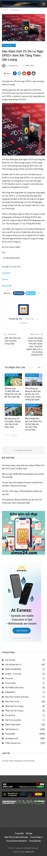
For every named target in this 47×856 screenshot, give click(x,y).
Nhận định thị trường (14, 706)
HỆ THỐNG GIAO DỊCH (14, 688)
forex (11, 266)
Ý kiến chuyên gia (12, 743)
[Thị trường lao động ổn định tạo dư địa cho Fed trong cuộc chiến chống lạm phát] (33, 379)
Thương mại (10, 734)
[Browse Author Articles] (23, 309)
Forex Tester (10, 683)
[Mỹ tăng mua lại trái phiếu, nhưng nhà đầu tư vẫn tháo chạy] (13, 410)
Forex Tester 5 (36, 837)
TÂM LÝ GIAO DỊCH (12, 725)
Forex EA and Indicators (16, 841)
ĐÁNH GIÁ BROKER (13, 669)
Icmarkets (6, 273)
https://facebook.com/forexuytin (22, 761)
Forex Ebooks (35, 841)
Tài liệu (29, 833)
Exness (5, 279)
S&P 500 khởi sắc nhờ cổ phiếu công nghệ (13, 341)
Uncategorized (11, 738)
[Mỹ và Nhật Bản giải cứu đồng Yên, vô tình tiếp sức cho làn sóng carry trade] (33, 410)
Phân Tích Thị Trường (14, 711)
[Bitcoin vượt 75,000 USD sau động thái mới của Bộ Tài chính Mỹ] (13, 379)
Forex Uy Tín (29, 852)
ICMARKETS (10, 692)
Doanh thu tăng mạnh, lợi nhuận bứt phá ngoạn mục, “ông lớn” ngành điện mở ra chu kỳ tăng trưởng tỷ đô (34, 346)
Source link (6, 285)
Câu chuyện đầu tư (13, 664)
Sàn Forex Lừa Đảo (13, 720)
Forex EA (9, 678)
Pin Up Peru (10, 715)
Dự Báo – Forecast (13, 674)
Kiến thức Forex (12, 702)
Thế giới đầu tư (9, 45)
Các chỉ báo (10, 660)
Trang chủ (19, 833)
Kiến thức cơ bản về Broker (17, 697)
